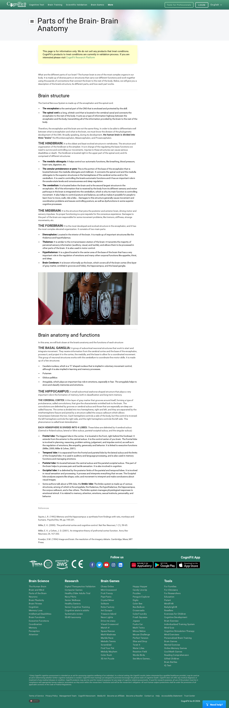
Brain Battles (170, 662)
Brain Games (170, 641)
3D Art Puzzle (107, 658)
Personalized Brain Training (178, 638)
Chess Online (107, 586)
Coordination (35, 624)
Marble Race (107, 638)
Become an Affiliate (115, 696)
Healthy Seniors (73, 603)
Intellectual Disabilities (40, 614)
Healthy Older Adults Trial (77, 593)
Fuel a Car (138, 624)
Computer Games (73, 590)
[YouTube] (106, 565)
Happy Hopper (140, 586)
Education (169, 596)
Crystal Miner (107, 600)
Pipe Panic (106, 596)
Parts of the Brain (38, 593)
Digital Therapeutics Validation (80, 586)
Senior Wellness (72, 600)
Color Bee (137, 603)
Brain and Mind (36, 590)
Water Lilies (138, 648)
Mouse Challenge (141, 634)
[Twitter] (99, 565)
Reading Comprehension (176, 655)
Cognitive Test (36, 5)
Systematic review (74, 614)
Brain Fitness (35, 603)
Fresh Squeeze (140, 617)
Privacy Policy (51, 696)
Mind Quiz (169, 627)
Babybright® (170, 607)
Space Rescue (108, 631)
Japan (35, 701)
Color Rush (106, 655)
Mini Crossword (109, 590)
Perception (34, 631)
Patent (167, 600)
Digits (135, 600)
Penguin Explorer (141, 596)
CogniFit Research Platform (80, 57)
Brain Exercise (171, 621)
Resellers (168, 610)
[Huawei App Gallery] (141, 565)
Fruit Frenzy (107, 593)
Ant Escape (106, 610)
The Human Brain (37, 586)
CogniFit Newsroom (86, 696)
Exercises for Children (175, 614)
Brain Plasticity (36, 600)
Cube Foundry (140, 614)
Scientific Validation (76, 5)
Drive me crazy (108, 621)
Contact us (149, 696)
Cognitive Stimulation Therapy (179, 631)
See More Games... (142, 658)
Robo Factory (107, 607)
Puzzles (137, 593)
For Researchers (172, 593)
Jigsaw (136, 621)
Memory (33, 627)
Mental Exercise (172, 644)
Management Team (67, 696)
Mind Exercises (171, 634)
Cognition (34, 607)
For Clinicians (171, 590)
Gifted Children (171, 658)
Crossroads (138, 610)
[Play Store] (165, 565)
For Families (170, 586)
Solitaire (105, 603)
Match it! (105, 627)
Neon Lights (107, 617)
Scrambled (106, 644)
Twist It (136, 644)
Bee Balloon (139, 607)
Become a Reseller (134, 696)
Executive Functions (39, 621)
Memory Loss (35, 610)
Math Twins (139, 627)
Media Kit (101, 696)
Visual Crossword (109, 624)
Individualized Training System (179, 624)
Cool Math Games (173, 651)
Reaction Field (140, 651)
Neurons (33, 596)
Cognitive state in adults (77, 610)
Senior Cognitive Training (77, 607)
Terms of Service (36, 696)
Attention (33, 634)
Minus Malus (139, 631)
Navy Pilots (70, 596)
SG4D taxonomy (73, 617)
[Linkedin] (120, 565)
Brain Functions (37, 617)
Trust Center (189, 696)
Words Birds (139, 655)
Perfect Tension (140, 638)
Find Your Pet (107, 648)
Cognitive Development (175, 617)
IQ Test (167, 665)
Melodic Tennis (108, 641)
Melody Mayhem (109, 651)
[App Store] (188, 565)
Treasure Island (108, 614)
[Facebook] (92, 565)
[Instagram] (113, 565)
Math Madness (108, 634)
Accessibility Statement (171, 696)
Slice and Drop (140, 641)
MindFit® (169, 603)
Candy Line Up (140, 590)
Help (158, 696)
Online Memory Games (175, 648)
